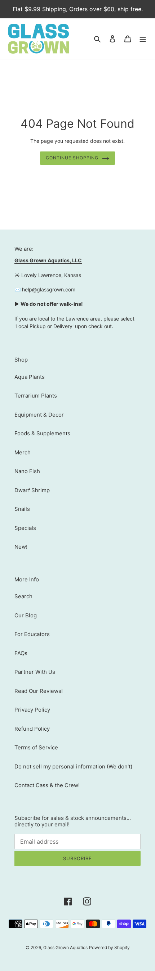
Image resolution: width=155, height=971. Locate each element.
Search (23, 596)
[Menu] (142, 38)
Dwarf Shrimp (32, 490)
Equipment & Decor (39, 414)
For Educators (32, 634)
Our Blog (25, 615)
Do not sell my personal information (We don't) (73, 766)
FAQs (20, 653)
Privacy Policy (32, 709)
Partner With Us (34, 671)
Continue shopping (72, 157)
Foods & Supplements (42, 433)
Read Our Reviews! (38, 691)
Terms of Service (36, 747)
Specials (25, 528)
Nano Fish (27, 471)
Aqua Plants (29, 376)
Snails (22, 508)
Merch (22, 452)
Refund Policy (32, 728)
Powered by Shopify (109, 947)
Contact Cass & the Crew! (47, 785)
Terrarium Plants (35, 395)
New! (20, 546)
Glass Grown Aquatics (65, 947)
